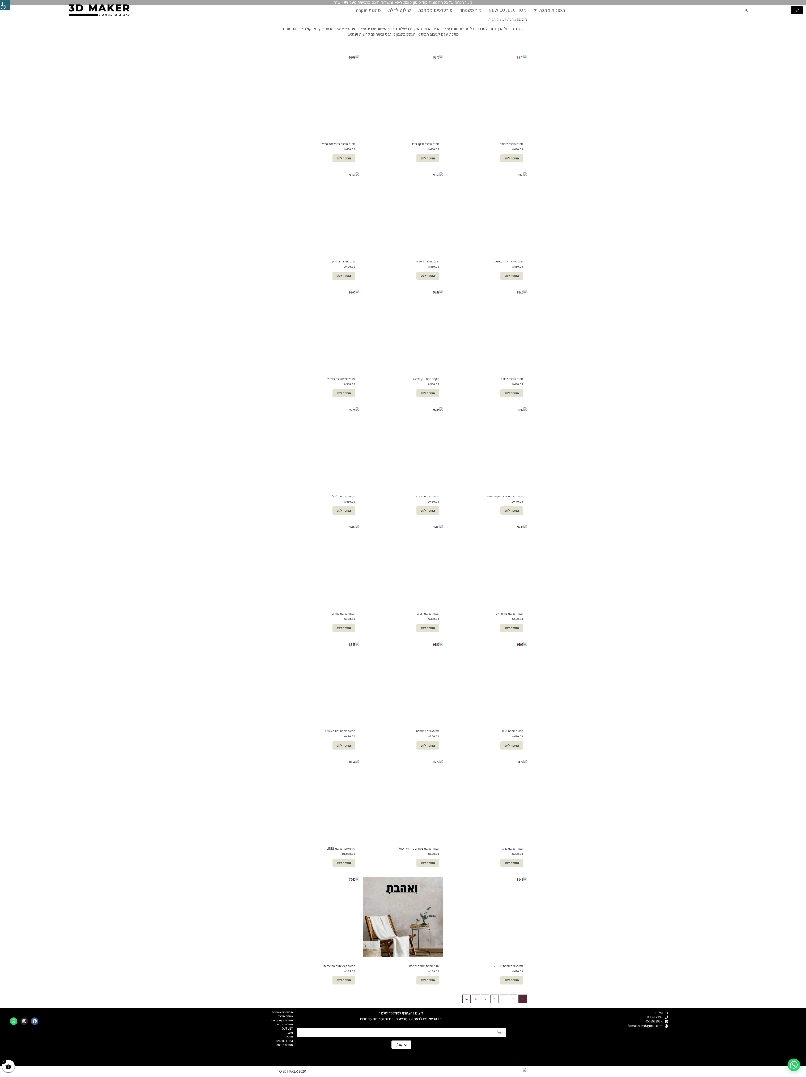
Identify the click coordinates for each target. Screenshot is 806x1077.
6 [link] (476, 999)
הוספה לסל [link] (512, 158)
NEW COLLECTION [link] (507, 10)
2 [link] (513, 999)
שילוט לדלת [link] (399, 10)
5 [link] (485, 999)
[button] (746, 10)
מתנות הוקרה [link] (368, 10)
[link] (5, 5)
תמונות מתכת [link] (552, 10)
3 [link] (504, 999)
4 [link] (494, 999)
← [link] (466, 999)
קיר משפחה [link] (471, 10)
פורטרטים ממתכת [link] (435, 10)
